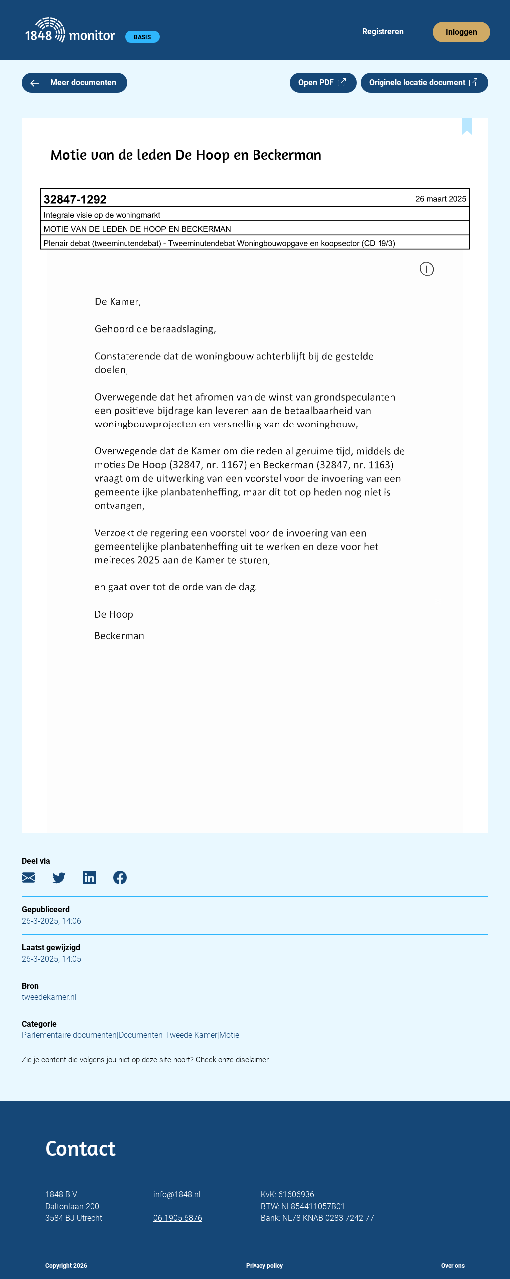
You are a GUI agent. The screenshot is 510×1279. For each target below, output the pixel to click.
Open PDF (318, 82)
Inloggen (461, 32)
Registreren (383, 31)
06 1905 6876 (177, 1218)
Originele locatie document (419, 82)
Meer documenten (83, 82)
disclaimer (252, 1059)
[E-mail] (36, 879)
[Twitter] (66, 879)
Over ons (453, 1265)
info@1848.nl (177, 1194)
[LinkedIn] (97, 879)
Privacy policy (264, 1265)
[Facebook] (127, 879)
